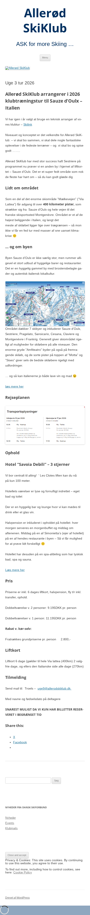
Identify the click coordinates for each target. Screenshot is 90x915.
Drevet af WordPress (17, 897)
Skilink (27, 124)
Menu (45, 57)
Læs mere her (15, 570)
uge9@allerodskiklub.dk (54, 688)
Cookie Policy (22, 872)
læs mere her (14, 386)
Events (9, 823)
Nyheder (10, 817)
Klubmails (11, 828)
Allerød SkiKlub (45, 20)
